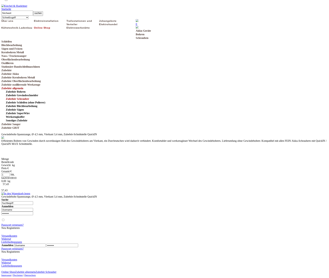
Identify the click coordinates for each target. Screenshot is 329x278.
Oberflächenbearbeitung (15, 59)
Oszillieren (7, 63)
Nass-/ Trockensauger (14, 55)
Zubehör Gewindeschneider (22, 95)
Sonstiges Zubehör (16, 120)
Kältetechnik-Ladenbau (16, 27)
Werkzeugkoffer (15, 116)
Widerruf (6, 238)
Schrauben (142, 37)
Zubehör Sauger (11, 124)
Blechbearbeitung (11, 45)
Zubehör (6, 70)
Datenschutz (30, 275)
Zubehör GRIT (10, 127)
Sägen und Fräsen (11, 48)
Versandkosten (9, 235)
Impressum (6, 275)
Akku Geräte (143, 30)
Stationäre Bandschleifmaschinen (20, 66)
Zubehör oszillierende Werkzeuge (20, 84)
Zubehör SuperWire (18, 113)
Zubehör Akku (10, 73)
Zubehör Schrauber (17, 98)
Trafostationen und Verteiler (79, 23)
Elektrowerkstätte (78, 27)
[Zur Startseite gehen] (14, 5)
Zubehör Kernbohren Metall (18, 77)
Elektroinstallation (46, 21)
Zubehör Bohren (16, 91)
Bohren (140, 34)
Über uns (7, 21)
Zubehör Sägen (15, 109)
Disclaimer (18, 275)
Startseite (6, 9)
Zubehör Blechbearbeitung (21, 106)
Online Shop (42, 27)
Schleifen (6, 41)
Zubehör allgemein (12, 88)
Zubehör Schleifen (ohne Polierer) (25, 102)
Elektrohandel (108, 24)
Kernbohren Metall (12, 52)
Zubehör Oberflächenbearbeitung (21, 81)
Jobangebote (108, 21)
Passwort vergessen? (12, 224)
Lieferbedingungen (11, 242)
